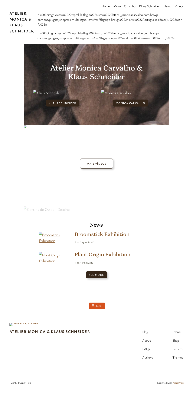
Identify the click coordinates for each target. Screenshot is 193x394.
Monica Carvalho (130, 103)
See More (96, 275)
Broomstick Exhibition (102, 234)
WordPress (178, 382)
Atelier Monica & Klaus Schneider (49, 331)
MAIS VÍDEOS (96, 163)
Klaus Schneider (63, 103)
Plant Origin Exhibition (102, 254)
